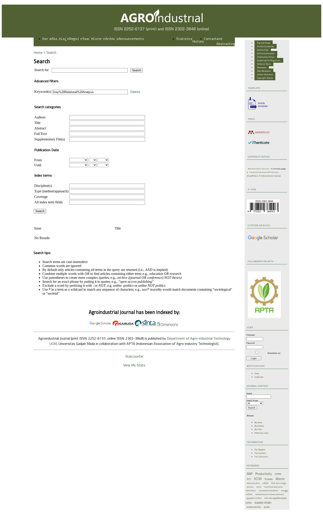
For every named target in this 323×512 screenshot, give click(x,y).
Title (37, 123)
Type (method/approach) (51, 191)
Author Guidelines (265, 46)
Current (99, 38)
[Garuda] (123, 325)
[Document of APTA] (264, 317)
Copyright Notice (265, 78)
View (256, 373)
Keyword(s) (42, 91)
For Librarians (261, 456)
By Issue (258, 422)
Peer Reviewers (264, 71)
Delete (135, 91)
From (38, 160)
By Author (259, 426)
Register (76, 38)
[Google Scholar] (263, 240)
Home (46, 38)
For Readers (259, 449)
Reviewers (261, 67)
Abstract (40, 128)
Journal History (198, 39)
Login (65, 38)
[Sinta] (145, 325)
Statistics (184, 38)
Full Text (40, 134)
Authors (39, 117)
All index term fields (48, 202)
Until (37, 165)
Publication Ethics (265, 57)
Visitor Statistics (265, 74)
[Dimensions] (167, 325)
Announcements (131, 38)
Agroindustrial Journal (258, 168)
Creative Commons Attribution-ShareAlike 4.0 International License (264, 173)
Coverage (41, 197)
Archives (111, 38)
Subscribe (258, 377)
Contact (210, 38)
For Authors (260, 453)
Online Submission (266, 53)
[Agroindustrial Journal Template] (257, 109)
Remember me (274, 353)
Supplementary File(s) (49, 139)
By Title (257, 429)
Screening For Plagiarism (269, 60)
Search (88, 38)
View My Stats (134, 365)
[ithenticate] (259, 143)
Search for (41, 70)
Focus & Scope (263, 43)
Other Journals (261, 433)
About (56, 38)
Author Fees (262, 50)
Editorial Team (264, 64)
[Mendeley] (259, 135)
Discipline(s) (43, 186)
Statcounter (134, 356)
